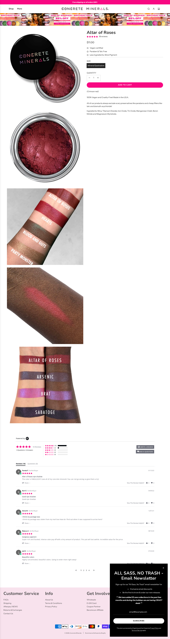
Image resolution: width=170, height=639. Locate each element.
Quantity (91, 73)
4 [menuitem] (89, 570)
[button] (145, 451)
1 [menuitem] (81, 570)
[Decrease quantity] (89, 78)
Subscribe (139, 621)
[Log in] (153, 8)
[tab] (20, 464)
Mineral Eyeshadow (96, 65)
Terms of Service (137, 630)
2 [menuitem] (83, 570)
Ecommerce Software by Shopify (95, 633)
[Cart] (158, 8)
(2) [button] (55, 448)
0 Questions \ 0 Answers (25, 450)
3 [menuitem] (86, 570)
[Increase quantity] (97, 78)
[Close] (163, 567)
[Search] (148, 8)
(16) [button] (55, 445)
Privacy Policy (154, 628)
